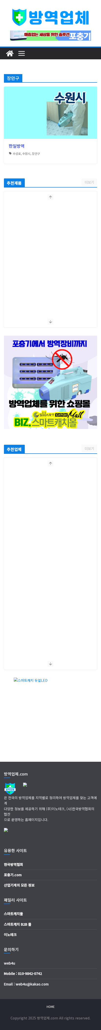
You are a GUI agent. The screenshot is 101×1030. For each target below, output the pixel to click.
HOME (51, 1006)
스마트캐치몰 (13, 913)
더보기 (89, 182)
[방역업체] (10, 53)
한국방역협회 (13, 864)
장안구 (36, 153)
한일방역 (17, 146)
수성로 (17, 153)
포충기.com (13, 874)
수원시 (26, 153)
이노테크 (10, 934)
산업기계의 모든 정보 (19, 885)
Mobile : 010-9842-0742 (23, 973)
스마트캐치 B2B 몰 (17, 924)
